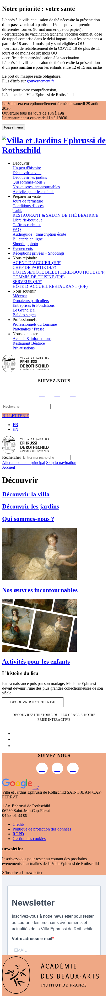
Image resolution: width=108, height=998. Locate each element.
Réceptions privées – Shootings (38, 253)
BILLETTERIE (15, 415)
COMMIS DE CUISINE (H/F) (38, 277)
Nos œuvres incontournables (36, 187)
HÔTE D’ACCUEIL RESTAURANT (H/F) (50, 286)
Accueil (8, 467)
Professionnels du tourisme (35, 324)
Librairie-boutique (27, 220)
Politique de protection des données (42, 829)
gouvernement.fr (40, 81)
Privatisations (24, 348)
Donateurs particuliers (31, 300)
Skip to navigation (61, 462)
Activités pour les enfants (33, 191)
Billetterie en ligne (28, 239)
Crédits (18, 824)
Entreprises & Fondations (34, 305)
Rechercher (11, 457)
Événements (23, 248)
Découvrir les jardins (30, 177)
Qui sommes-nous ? (29, 182)
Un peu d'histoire (27, 168)
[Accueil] (54, 150)
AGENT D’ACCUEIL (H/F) (37, 262)
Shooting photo (25, 243)
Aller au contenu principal (23, 462)
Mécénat (20, 296)
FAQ (17, 229)
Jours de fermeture (28, 201)
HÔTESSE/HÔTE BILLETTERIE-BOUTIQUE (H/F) (59, 272)
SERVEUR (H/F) (27, 281)
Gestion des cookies (29, 838)
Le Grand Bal (24, 310)
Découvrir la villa (27, 172)
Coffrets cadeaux (27, 225)
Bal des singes (24, 315)
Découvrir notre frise (32, 702)
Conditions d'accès (28, 206)
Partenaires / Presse (28, 329)
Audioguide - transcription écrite (39, 234)
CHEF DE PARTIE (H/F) (34, 267)
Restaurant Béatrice (29, 343)
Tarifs (17, 210)
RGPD (18, 834)
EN (15, 429)
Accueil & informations (32, 338)
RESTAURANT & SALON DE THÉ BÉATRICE (55, 215)
